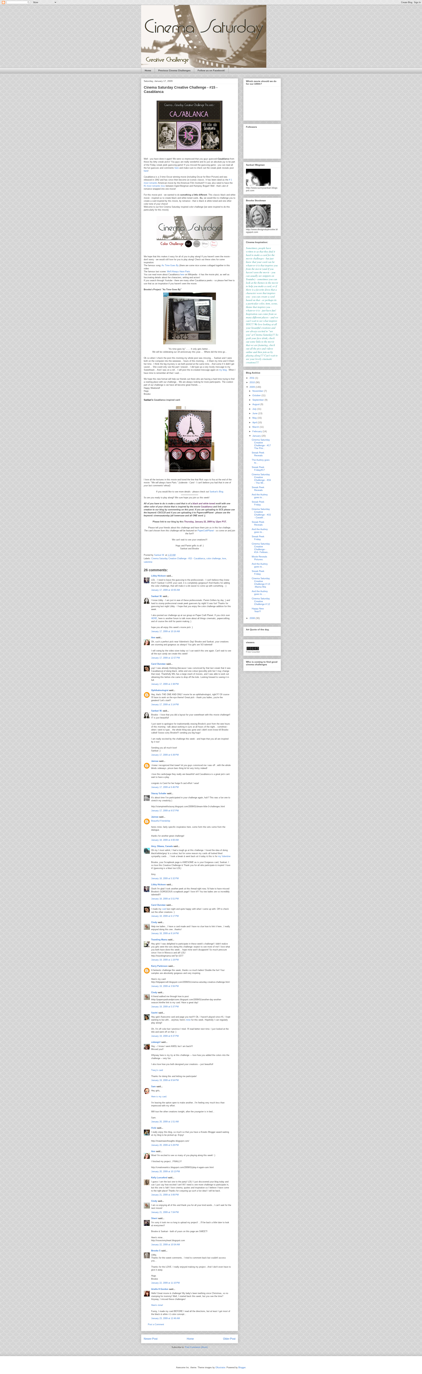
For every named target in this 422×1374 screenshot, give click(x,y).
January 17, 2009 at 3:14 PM (165, 704)
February (257, 431)
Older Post (229, 1338)
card (164, 909)
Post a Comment (156, 1324)
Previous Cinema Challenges (174, 70)
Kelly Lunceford (159, 1177)
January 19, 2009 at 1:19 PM (165, 960)
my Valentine (224, 856)
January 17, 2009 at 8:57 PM (165, 810)
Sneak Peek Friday (258, 503)
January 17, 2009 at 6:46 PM (165, 787)
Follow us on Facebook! (211, 70)
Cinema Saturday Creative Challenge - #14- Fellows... (261, 547)
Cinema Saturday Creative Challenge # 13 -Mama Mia (261, 582)
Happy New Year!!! (258, 610)
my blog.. (223, 370)
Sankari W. (156, 596)
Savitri (154, 1012)
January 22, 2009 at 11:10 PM (165, 1283)
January (256, 435)
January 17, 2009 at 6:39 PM (165, 755)
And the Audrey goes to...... (260, 592)
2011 (252, 378)
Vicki (153, 1128)
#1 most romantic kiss (154, 186)
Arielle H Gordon (159, 1289)
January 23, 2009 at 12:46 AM (165, 1318)
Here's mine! (157, 1305)
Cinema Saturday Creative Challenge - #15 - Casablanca (178, 558)
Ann (153, 637)
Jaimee (154, 761)
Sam (153, 1086)
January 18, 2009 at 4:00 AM (165, 840)
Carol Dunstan (158, 664)
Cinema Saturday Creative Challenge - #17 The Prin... (261, 443)
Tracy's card (157, 1070)
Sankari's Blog (216, 491)
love (224, 558)
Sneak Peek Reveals (258, 454)
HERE (154, 618)
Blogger (241, 1367)
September (258, 399)
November (258, 391)
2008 (253, 618)
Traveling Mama (159, 939)
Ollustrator (220, 1367)
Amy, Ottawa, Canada (162, 846)
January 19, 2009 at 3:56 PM (165, 986)
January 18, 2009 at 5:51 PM (165, 898)
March (256, 427)
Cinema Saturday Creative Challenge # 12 (261, 601)
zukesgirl (156, 1042)
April (255, 422)
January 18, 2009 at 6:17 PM (165, 916)
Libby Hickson (158, 576)
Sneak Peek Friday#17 (258, 468)
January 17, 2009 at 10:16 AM (165, 631)
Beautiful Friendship (160, 821)
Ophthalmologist (159, 690)
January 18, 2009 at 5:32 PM (165, 878)
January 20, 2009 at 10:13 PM (165, 1171)
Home (148, 70)
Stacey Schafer (158, 793)
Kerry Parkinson (159, 966)
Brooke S (156, 1250)
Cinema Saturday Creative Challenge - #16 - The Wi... (261, 478)
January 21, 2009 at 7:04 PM (165, 1212)
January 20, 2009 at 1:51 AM (165, 1121)
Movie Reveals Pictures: (259, 558)
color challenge (213, 558)
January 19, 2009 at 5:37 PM (165, 1006)
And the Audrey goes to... (260, 496)
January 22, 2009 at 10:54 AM (165, 1244)
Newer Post (150, 1338)
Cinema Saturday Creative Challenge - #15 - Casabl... (261, 513)
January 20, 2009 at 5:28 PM (165, 1145)
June (255, 413)
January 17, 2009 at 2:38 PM (165, 684)
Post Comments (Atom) (196, 1347)
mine (188, 1020)
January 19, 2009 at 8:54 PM (165, 1080)
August (256, 404)
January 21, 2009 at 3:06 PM (165, 1194)
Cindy (154, 922)
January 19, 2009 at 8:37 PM (165, 1036)
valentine (148, 562)
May (254, 417)
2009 (253, 387)
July (254, 409)
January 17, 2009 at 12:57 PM (165, 658)
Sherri (154, 1218)
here (177, 168)
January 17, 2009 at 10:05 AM (165, 590)
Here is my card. (159, 1096)
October (256, 395)
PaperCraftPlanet (205, 530)
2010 (253, 382)
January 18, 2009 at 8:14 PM (165, 933)
